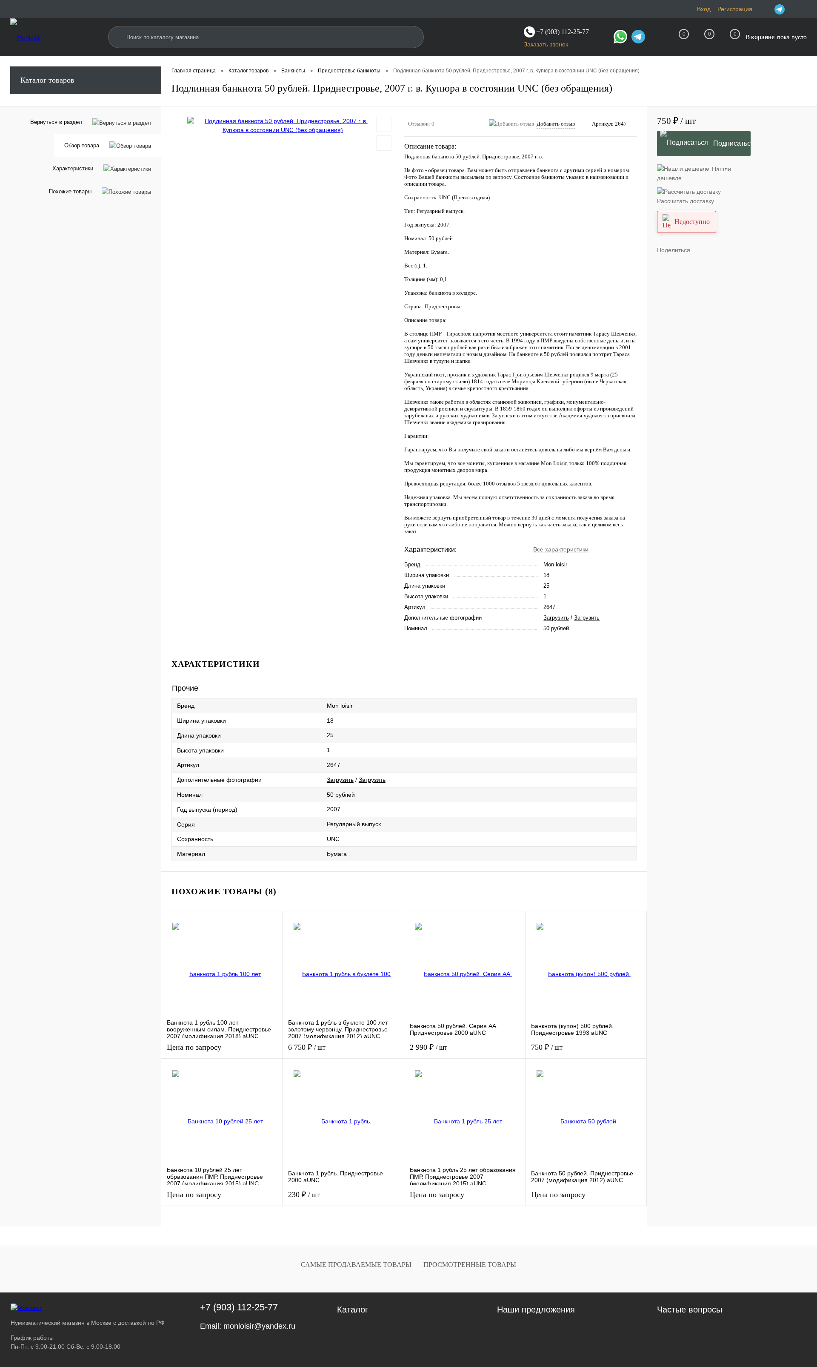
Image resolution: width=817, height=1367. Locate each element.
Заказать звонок (546, 44)
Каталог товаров (47, 80)
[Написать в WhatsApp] (620, 38)
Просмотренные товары (469, 1264)
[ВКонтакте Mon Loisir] (791, 9)
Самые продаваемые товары (356, 1264)
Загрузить (556, 618)
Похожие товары (70, 191)
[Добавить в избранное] (383, 124)
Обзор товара (81, 145)
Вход (704, 9)
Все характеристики (560, 549)
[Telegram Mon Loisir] (779, 9)
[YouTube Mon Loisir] (802, 9)
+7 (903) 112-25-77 (239, 1307)
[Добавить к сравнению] (383, 143)
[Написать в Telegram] (638, 38)
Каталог (352, 1309)
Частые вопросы (689, 1309)
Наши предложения (536, 1309)
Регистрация (734, 9)
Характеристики (72, 168)
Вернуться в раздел (56, 122)
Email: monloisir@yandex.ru (247, 1326)
